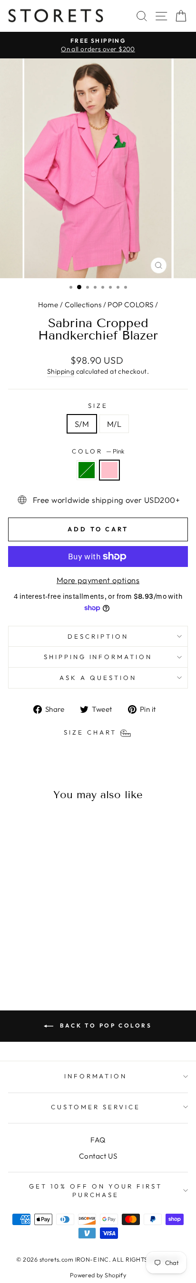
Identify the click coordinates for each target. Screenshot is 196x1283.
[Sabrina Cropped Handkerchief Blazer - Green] (36, 954)
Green (86, 470)
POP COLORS (130, 304)
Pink (109, 470)
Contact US (98, 1155)
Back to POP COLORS (104, 1025)
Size (98, 405)
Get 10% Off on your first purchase (95, 1190)
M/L (114, 424)
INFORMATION (95, 1076)
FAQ (97, 1139)
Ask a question (98, 677)
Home (48, 304)
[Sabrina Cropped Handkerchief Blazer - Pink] (47, 954)
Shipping (60, 371)
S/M (82, 424)
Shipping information (98, 656)
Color (98, 451)
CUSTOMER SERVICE (95, 1107)
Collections (83, 304)
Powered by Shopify (98, 1275)
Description (98, 636)
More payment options (98, 580)
